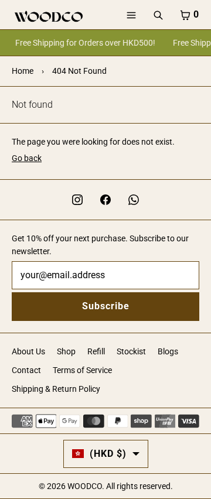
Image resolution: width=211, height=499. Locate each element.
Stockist (131, 351)
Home (22, 71)
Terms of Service (82, 370)
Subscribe (106, 306)
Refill (96, 351)
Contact (26, 370)
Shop (66, 351)
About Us (28, 351)
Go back (27, 158)
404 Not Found (79, 71)
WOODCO (84, 486)
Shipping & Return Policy (56, 389)
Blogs (168, 351)
